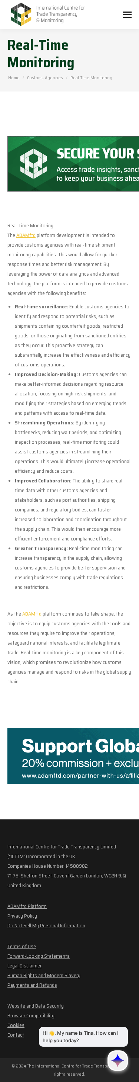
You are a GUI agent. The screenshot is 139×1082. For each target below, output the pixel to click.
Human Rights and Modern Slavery (43, 975)
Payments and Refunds (32, 985)
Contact (15, 1035)
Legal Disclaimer (24, 965)
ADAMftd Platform (27, 906)
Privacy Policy (22, 916)
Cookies (15, 1025)
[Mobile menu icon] (127, 14)
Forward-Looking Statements (38, 956)
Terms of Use (21, 946)
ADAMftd (26, 235)
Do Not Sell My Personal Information (46, 925)
